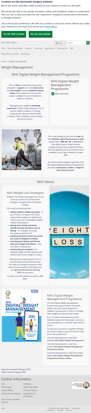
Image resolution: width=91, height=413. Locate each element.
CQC (3, 384)
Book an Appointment (15, 48)
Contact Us (28, 48)
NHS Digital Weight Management (69, 340)
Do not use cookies (40, 34)
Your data (60, 410)
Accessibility (75, 408)
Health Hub (38, 48)
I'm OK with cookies (13, 34)
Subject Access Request (11, 393)
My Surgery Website (63, 408)
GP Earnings (6, 387)
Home (3, 61)
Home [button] (3, 48)
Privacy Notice (7, 390)
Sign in (3, 408)
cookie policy (50, 27)
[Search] (88, 43)
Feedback (27, 384)
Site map (68, 410)
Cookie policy (51, 410)
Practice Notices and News (10, 54)
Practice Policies (30, 390)
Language (26, 54)
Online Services (62, 48)
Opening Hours (50, 48)
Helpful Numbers (30, 387)
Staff (71, 48)
